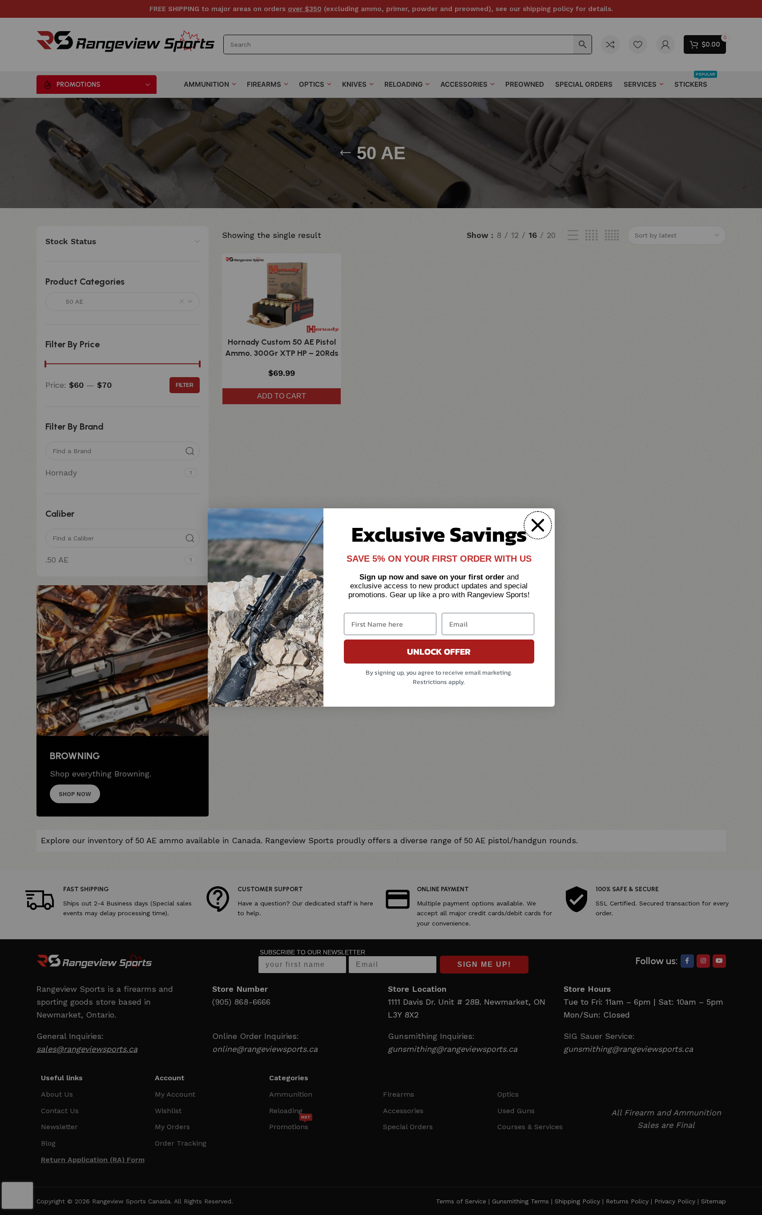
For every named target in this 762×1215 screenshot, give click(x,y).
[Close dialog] (537, 525)
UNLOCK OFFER (439, 651)
